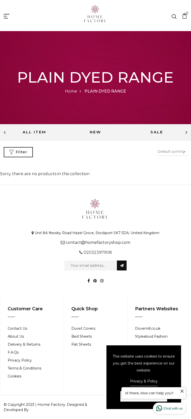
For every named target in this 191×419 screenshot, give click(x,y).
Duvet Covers (83, 328)
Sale (156, 132)
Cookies (14, 376)
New (95, 132)
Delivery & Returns (24, 344)
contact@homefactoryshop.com (98, 242)
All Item (34, 132)
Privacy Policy (20, 360)
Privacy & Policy (144, 381)
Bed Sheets (81, 336)
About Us (16, 336)
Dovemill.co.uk (147, 328)
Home (71, 91)
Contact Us (17, 328)
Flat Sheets (81, 344)
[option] (34, 132)
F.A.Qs (13, 352)
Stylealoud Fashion (151, 336)
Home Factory (51, 404)
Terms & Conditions (24, 368)
